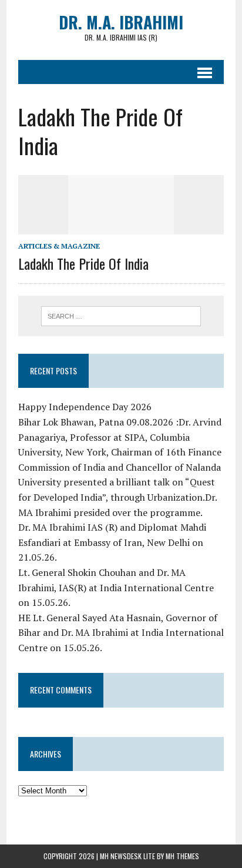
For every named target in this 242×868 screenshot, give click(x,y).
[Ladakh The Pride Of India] (121, 226)
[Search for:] (120, 315)
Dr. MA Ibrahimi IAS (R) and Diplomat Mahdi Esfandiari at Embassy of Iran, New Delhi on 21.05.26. (112, 542)
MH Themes (182, 856)
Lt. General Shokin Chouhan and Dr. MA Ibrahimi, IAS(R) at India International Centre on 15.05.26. (116, 587)
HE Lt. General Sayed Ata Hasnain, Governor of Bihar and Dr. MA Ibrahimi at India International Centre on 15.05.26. (121, 632)
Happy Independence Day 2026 (85, 406)
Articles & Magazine (59, 246)
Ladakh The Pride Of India (83, 263)
